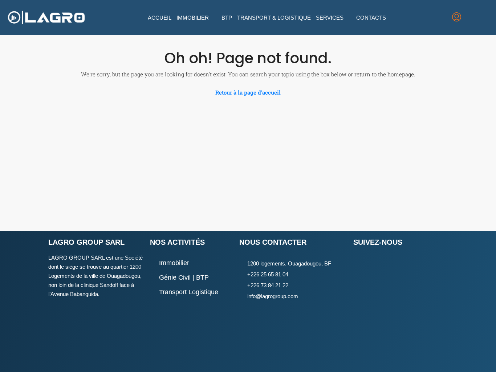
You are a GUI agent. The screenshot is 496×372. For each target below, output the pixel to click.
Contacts (371, 18)
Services (329, 18)
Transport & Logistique (274, 18)
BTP (226, 18)
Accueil (159, 18)
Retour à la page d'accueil (248, 92)
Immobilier (192, 18)
